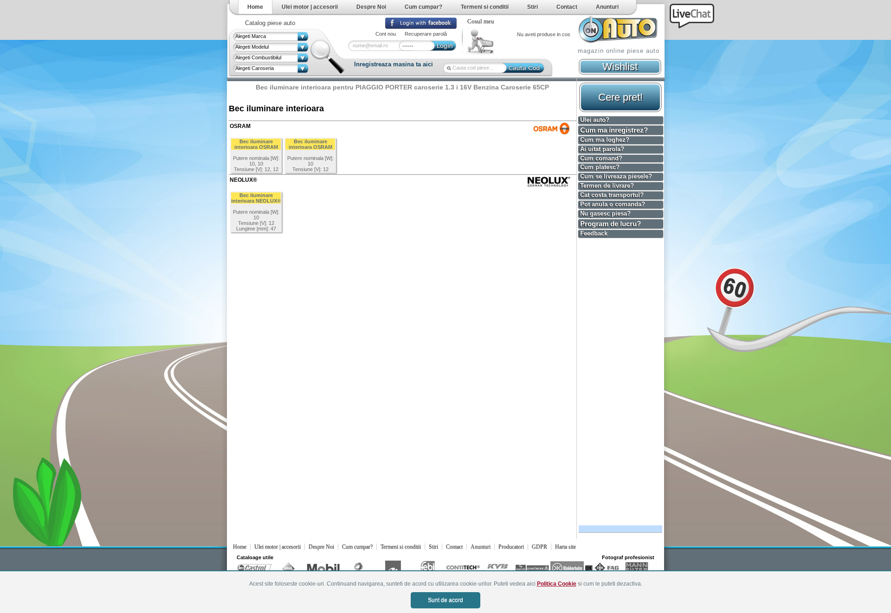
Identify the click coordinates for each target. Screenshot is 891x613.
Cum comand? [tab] (601, 158)
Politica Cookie (556, 584)
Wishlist (620, 66)
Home (255, 7)
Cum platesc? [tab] (600, 167)
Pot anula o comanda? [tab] (612, 204)
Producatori (511, 546)
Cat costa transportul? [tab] (612, 195)
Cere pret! (620, 97)
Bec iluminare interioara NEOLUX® (256, 198)
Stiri (532, 7)
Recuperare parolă (426, 34)
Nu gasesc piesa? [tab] (605, 213)
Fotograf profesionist (628, 557)
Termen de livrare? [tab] (607, 185)
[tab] (621, 130)
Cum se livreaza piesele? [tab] (616, 176)
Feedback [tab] (593, 233)
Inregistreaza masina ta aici (393, 64)
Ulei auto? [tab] (594, 119)
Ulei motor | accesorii (310, 7)
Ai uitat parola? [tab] (602, 149)
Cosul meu (480, 21)
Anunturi (607, 7)
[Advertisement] (619, 380)
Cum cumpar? (423, 7)
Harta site (565, 546)
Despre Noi (371, 7)
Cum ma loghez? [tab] (604, 139)
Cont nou (385, 34)
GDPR (539, 546)
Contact (566, 7)
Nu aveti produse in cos (543, 34)
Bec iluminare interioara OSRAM (256, 144)
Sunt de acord (445, 600)
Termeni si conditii (485, 7)
